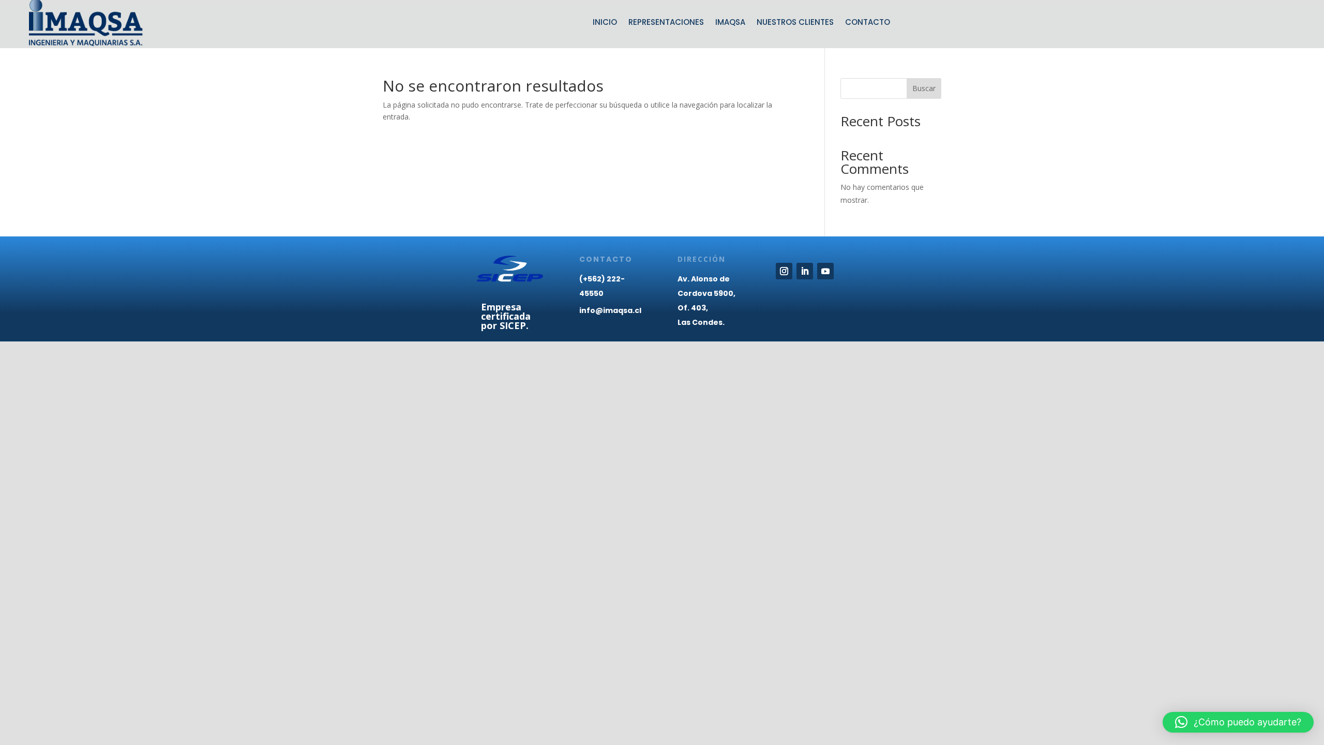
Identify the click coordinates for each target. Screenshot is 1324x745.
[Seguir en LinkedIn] (804, 271)
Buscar (924, 88)
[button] (1238, 722)
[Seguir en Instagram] (784, 271)
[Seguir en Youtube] (825, 271)
